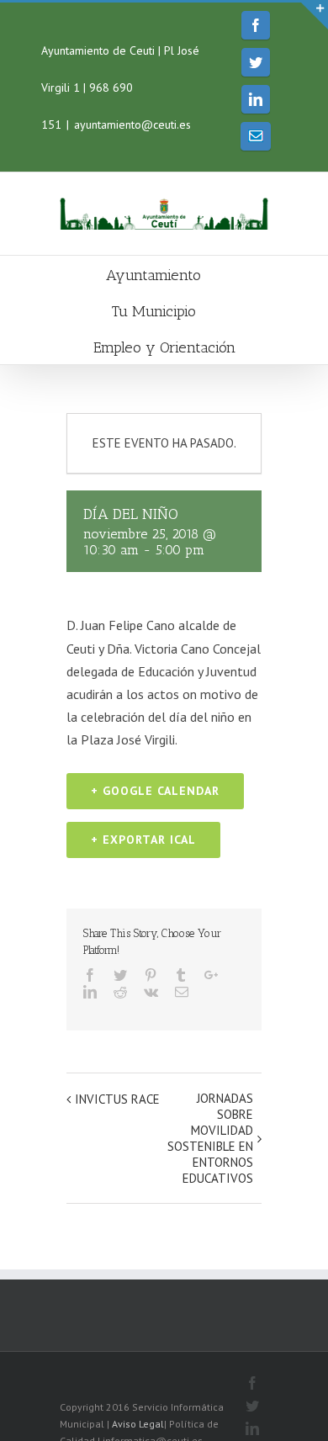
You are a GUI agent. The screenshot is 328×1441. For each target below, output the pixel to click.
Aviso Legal (138, 1423)
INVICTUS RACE (117, 1099)
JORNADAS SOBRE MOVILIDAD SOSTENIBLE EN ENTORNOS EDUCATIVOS (210, 1138)
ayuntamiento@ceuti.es (132, 124)
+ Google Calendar (155, 790)
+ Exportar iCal (143, 839)
